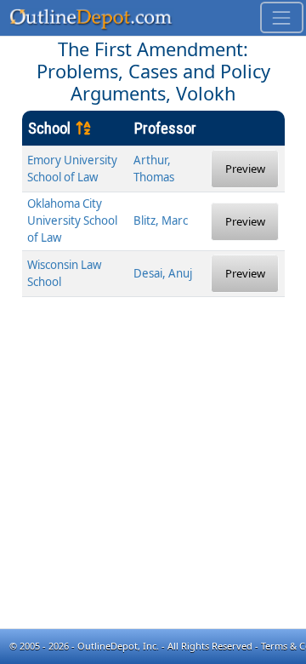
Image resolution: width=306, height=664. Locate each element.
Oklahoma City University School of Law (72, 220)
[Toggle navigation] (281, 17)
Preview (245, 168)
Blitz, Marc (160, 220)
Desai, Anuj (162, 273)
